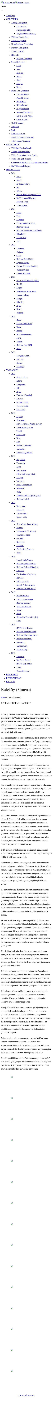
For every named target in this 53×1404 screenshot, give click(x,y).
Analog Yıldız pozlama (20, 152)
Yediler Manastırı (23, 273)
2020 (13, 173)
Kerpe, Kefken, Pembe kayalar (29, 424)
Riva (18, 438)
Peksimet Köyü (22, 596)
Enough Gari (21, 513)
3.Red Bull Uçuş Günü (25, 474)
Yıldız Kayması (22, 671)
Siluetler (19, 302)
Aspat (18, 610)
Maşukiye (20, 481)
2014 (13, 503)
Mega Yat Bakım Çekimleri (22, 137)
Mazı (18, 621)
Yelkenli (19, 313)
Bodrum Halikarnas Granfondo (29, 230)
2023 (13, 277)
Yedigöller (20, 384)
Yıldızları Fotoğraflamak (21, 148)
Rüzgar (19, 298)
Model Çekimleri (18, 62)
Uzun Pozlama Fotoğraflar (22, 44)
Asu (18, 69)
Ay (17, 187)
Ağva (18, 391)
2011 (13, 374)
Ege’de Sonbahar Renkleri (27, 266)
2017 (13, 592)
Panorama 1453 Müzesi (26, 531)
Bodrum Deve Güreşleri (26, 563)
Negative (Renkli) (23, 30)
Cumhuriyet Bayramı (25, 549)
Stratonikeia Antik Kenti (26, 291)
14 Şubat (20, 220)
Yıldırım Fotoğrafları (19, 37)
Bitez (18, 614)
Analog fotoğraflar (24, 485)
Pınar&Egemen (22, 98)
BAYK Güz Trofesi (24, 628)
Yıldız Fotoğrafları (18, 41)
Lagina (19, 288)
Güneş (19, 191)
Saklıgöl (19, 477)
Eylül (18, 667)
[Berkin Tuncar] (15, 3)
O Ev (18, 255)
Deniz (18, 212)
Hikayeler (15, 55)
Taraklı (19, 431)
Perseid (19, 341)
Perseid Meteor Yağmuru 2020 (28, 195)
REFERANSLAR (13, 678)
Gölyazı (19, 399)
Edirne (19, 381)
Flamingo (20, 366)
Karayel (19, 359)
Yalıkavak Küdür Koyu (26, 588)
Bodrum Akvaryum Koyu (26, 635)
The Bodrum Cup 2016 (26, 574)
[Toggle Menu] (2, 10)
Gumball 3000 (22, 402)
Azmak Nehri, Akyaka (25, 585)
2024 (13, 316)
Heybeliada (21, 470)
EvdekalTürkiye (23, 184)
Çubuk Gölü (21, 517)
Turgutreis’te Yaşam (24, 560)
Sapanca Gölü (22, 406)
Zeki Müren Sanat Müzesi (27, 524)
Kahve (19, 363)
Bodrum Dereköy (23, 603)
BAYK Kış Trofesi (24, 664)
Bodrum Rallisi (22, 227)
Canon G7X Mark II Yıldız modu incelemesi (29, 162)
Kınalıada (20, 510)
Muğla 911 (20, 642)
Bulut (18, 349)
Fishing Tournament (24, 599)
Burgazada (20, 506)
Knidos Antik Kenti (24, 323)
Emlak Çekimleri (18, 134)
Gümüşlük (20, 449)
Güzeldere (20, 420)
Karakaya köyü (22, 581)
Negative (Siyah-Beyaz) (26, 33)
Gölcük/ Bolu (22, 377)
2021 (13, 209)
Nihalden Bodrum (23, 606)
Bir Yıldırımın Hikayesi (20, 166)
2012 (13, 413)
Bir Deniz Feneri (23, 660)
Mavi (18, 338)
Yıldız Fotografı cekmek (21, 159)
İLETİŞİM (10, 682)
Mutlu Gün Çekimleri (20, 91)
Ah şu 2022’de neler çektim (27, 280)
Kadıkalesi (20, 409)
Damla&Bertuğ (22, 94)
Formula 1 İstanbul (24, 395)
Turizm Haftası (22, 295)
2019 (13, 653)
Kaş (18, 442)
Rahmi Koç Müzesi (24, 452)
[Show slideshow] (26, 1395)
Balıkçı (19, 331)
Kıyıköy (19, 417)
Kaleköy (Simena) (23, 445)
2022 (13, 245)
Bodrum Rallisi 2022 (24, 259)
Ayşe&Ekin (21, 101)
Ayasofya (20, 488)
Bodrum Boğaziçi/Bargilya (27, 567)
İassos (18, 177)
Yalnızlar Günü (22, 270)
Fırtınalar (20, 657)
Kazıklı (19, 284)
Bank (18, 320)
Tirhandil (20, 248)
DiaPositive (21, 26)
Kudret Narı (21, 237)
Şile (18, 388)
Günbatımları (21, 646)
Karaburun (20, 434)
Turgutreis (20, 463)
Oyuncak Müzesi (23, 535)
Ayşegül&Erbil (22, 109)
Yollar (18, 492)
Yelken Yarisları (17, 51)
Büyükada (20, 460)
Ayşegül (19, 73)
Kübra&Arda (21, 105)
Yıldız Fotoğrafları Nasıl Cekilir (24, 155)
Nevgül (19, 83)
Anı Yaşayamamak (24, 334)
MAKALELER (12, 144)
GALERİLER (12, 19)
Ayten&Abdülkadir (24, 112)
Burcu (18, 76)
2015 (13, 520)
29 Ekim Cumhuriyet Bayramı (28, 495)
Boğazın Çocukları (24, 58)
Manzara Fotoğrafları (19, 48)
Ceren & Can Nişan (24, 116)
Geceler (19, 538)
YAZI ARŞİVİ (12, 370)
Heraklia (19, 578)
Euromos (20, 571)
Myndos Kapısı (22, 263)
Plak (18, 216)
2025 (13, 352)
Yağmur (19, 252)
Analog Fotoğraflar (19, 23)
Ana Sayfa (10, 15)
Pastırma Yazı (21, 205)
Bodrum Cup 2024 (24, 345)
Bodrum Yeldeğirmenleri (26, 631)
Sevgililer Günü (22, 356)
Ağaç (18, 306)
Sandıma (20, 545)
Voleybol (15, 126)
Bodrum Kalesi (22, 499)
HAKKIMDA (12, 674)
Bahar (18, 327)
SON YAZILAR (13, 169)
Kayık (18, 180)
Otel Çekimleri (17, 123)
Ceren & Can (21, 119)
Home (3, 697)
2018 (13, 624)
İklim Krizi (20, 234)
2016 (13, 556)
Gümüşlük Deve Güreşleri (27, 617)
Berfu (18, 87)
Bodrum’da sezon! (24, 639)
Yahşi (18, 553)
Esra (18, 80)
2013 (13, 456)
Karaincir (20, 542)
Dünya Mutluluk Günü (25, 223)
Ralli (13, 130)
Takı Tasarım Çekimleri (20, 141)
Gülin (18, 66)
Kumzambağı (21, 649)
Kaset (18, 309)
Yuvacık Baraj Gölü (24, 427)
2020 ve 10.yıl (22, 202)
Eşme (18, 467)
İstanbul (19, 528)
